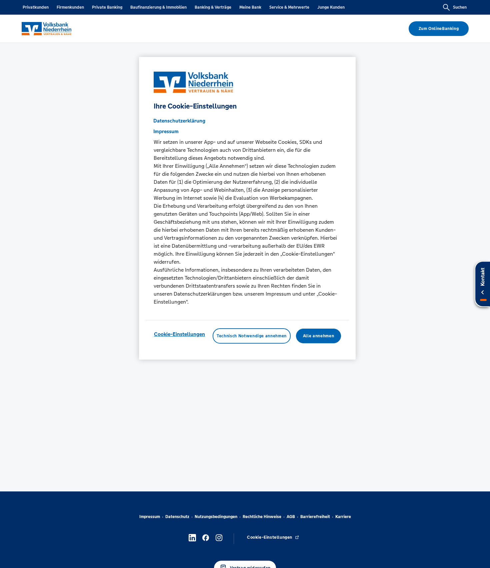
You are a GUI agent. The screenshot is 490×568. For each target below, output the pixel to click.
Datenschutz (177, 516)
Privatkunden (36, 7)
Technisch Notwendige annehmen (252, 336)
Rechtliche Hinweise (262, 516)
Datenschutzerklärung (179, 121)
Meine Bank (250, 7)
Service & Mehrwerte (289, 7)
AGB (291, 516)
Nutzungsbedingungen (216, 516)
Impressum (149, 516)
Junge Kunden (331, 7)
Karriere (343, 516)
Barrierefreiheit (315, 516)
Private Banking (107, 7)
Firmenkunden (70, 7)
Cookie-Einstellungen (179, 334)
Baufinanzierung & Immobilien (158, 7)
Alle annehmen (318, 336)
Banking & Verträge (213, 7)
